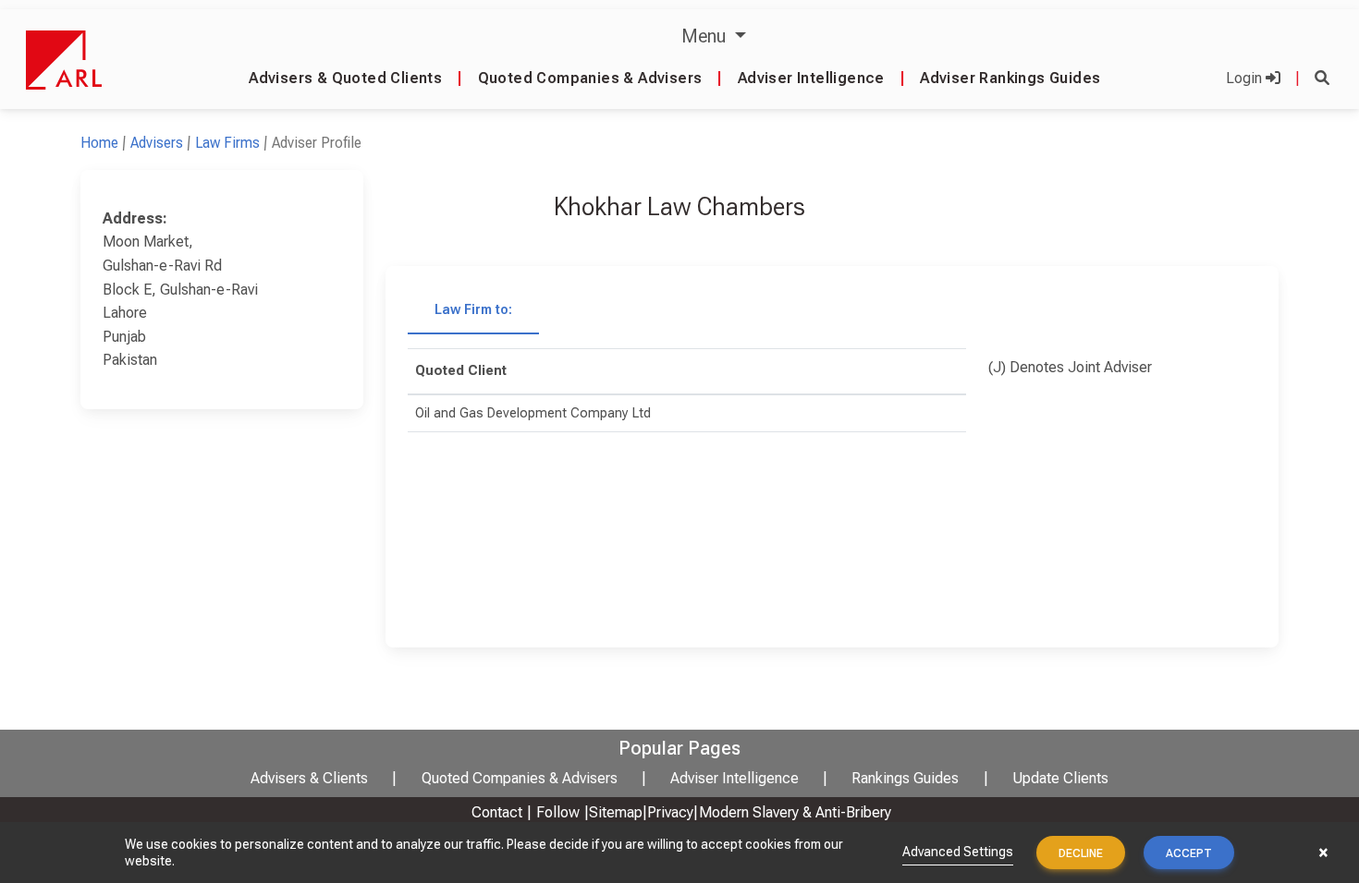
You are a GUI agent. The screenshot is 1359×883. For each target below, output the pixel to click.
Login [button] (1246, 78)
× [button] (1323, 852)
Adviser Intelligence (811, 78)
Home (99, 142)
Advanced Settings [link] (957, 851)
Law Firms (227, 142)
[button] (1322, 78)
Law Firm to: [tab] (473, 310)
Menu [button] (705, 36)
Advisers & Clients (309, 778)
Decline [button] (1081, 853)
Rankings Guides (905, 778)
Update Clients (1060, 778)
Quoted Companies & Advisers (590, 78)
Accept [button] (1189, 853)
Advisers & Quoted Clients (345, 78)
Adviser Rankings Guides (1010, 78)
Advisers (156, 142)
